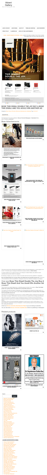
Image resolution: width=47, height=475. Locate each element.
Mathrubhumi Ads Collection (9, 455)
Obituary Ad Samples (8, 421)
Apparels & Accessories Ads (9, 398)
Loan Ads (5, 420)
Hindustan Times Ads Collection (10, 460)
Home (4, 35)
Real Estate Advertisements (9, 423)
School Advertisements (8, 432)
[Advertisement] (23, 17)
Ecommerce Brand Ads (8, 408)
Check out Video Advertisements (26, 31)
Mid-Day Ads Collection (8, 454)
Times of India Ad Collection (9, 441)
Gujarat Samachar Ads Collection (10, 464)
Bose (21, 35)
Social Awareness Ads (8, 425)
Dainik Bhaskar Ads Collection (9, 445)
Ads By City (21, 28)
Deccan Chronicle (12, 111)
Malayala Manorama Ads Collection (10, 456)
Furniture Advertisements (8, 402)
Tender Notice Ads (7, 426)
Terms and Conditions (30, 28)
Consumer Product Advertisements (10, 413)
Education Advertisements (9, 414)
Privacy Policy (5, 31)
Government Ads (7, 419)
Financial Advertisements (8, 418)
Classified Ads (14, 31)
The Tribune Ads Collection (9, 446)
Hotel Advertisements (8, 404)
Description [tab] (5, 114)
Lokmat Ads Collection (8, 459)
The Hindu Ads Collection (8, 443)
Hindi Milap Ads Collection (9, 462)
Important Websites (7, 470)
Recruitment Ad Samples (8, 424)
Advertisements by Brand (13, 35)
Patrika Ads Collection (8, 449)
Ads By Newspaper (41, 28)
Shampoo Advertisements (9, 437)
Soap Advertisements (8, 434)
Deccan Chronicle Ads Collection (10, 444)
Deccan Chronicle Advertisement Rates (16, 305)
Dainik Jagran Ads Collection (9, 467)
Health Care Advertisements (9, 403)
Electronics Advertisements (21, 111)
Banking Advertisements (8, 399)
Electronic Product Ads (8, 415)
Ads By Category (6, 28)
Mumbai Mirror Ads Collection (9, 453)
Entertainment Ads (7, 400)
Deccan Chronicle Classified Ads (19, 307)
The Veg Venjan (7, 472)
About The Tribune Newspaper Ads (10, 471)
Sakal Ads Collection (8, 448)
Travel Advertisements (8, 427)
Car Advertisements (7, 410)
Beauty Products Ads (8, 411)
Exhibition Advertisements (9, 416)
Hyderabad (29, 111)
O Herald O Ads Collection (9, 451)
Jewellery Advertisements (8, 405)
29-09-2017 (35, 111)
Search (3, 393)
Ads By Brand (14, 28)
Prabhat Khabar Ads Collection (9, 450)
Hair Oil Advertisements (8, 435)
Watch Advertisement (8, 429)
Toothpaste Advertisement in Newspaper (11, 436)
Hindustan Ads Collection (8, 461)
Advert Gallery (8, 3)
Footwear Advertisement (8, 431)
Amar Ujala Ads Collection (9, 468)
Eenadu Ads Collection (8, 465)
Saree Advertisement (8, 430)
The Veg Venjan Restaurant (9, 473)
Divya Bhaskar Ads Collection (9, 466)
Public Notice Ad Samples (9, 409)
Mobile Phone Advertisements (9, 407)
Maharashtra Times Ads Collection (10, 457)
